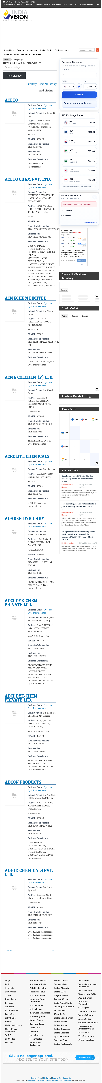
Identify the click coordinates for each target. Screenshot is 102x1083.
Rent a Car (73, 4)
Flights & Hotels (42, 4)
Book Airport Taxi (58, 4)
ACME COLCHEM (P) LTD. (29, 377)
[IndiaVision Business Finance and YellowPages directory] (17, 15)
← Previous (8, 950)
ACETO (11, 100)
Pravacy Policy (36, 1078)
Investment (32, 50)
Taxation (20, 50)
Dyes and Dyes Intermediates (40, 107)
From (64, 81)
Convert (79, 94)
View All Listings (47, 83)
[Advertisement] (68, 27)
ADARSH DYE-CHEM (25, 518)
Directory (31, 83)
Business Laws (62, 50)
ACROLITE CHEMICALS (27, 456)
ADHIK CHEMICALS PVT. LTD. (29, 872)
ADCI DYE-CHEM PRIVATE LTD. (21, 602)
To (85, 81)
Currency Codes (11, 54)
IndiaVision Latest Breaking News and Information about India (49, 1080)
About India (8, 4)
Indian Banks (46, 50)
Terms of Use (56, 1078)
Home (6, 60)
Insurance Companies (31, 54)
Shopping (28, 4)
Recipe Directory (86, 4)
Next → (53, 950)
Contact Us (67, 1078)
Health (19, 4)
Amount (65, 70)
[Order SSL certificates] (51, 1063)
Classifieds (9, 50)
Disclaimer (47, 1078)
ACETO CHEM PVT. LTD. (28, 179)
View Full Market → (90, 222)
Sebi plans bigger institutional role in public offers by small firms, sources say (78, 499)
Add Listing (46, 90)
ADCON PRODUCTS (23, 782)
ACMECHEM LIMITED (25, 298)
